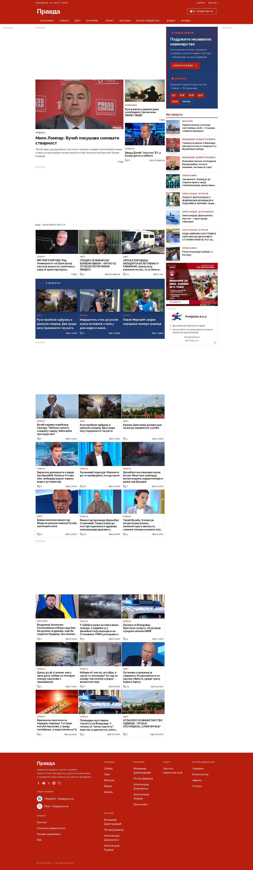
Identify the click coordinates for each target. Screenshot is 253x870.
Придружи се (205, 11)
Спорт (110, 20)
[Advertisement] (17, 82)
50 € (200, 95)
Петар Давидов (143, 778)
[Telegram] (54, 783)
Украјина (198, 768)
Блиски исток (200, 774)
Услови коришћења (49, 834)
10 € (182, 95)
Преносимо (140, 804)
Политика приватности (51, 828)
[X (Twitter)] (49, 783)
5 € (173, 95)
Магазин (125, 20)
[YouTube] (43, 783)
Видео (171, 20)
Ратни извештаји (147, 20)
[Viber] (59, 783)
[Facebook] (38, 783)
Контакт (213, 2)
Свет (77, 20)
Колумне (92, 20)
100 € (175, 101)
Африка (197, 780)
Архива (186, 20)
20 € (191, 95)
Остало (197, 786)
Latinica (200, 2)
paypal (187, 101)
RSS (39, 840)
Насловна (47, 20)
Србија (64, 20)
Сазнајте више (183, 65)
